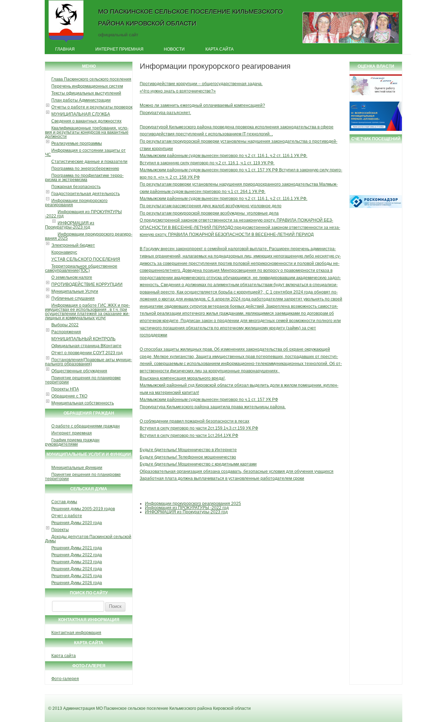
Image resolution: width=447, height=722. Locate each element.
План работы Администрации (81, 100)
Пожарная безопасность (76, 186)
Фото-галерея (65, 678)
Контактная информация (76, 632)
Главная (65, 49)
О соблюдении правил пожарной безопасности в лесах (194, 421)
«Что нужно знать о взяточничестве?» (178, 91)
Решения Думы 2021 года (76, 547)
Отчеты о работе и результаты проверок (91, 107)
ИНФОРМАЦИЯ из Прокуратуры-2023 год (69, 225)
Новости (174, 49)
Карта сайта (219, 49)
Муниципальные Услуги (74, 291)
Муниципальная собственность (82, 403)
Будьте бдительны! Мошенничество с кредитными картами (198, 464)
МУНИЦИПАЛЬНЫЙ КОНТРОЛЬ (83, 338)
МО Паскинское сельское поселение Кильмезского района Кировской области (190, 17)
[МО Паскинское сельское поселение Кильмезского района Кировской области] (66, 42)
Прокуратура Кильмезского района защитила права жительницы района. (213, 406)
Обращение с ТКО (69, 396)
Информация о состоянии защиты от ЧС (85, 152)
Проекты (60, 529)
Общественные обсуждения (79, 371)
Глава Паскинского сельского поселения (91, 79)
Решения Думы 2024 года (76, 568)
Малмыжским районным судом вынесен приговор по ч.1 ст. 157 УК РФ (209, 399)
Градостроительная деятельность (85, 193)
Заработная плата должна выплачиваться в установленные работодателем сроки (222, 478)
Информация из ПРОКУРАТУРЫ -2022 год (83, 213)
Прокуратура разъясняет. (165, 112)
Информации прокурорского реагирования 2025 (88, 236)
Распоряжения (66, 331)
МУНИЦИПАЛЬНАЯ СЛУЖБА (80, 114)
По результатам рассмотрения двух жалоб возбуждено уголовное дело (210, 205)
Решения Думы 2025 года (76, 575)
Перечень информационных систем (87, 86)
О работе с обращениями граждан (85, 426)
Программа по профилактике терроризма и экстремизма (84, 177)
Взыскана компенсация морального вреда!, (183, 378)
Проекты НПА (65, 389)
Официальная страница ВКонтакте (86, 345)
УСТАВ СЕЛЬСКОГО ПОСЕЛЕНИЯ (85, 259)
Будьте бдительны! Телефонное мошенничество (188, 457)
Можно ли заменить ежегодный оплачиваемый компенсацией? (202, 105)
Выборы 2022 (65, 324)
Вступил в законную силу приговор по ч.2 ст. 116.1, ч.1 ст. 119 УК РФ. (207, 163)
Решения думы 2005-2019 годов (83, 508)
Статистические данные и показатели (89, 161)
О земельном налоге (71, 277)
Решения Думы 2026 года (76, 582)
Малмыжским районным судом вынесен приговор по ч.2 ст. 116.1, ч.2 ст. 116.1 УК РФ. (223, 155)
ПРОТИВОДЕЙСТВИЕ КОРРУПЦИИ (87, 284)
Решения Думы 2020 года (76, 522)
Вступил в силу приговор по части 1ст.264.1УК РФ (189, 435)
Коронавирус (64, 252)
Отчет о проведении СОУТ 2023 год (87, 352)
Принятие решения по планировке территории (83, 380)
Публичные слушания (73, 298)
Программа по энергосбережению (85, 168)
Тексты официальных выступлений (86, 93)
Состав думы (64, 501)
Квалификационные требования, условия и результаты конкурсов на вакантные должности (87, 132)
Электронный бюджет (73, 245)
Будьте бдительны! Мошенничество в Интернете (188, 449)
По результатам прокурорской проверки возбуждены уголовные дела (209, 213)
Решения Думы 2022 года (76, 554)
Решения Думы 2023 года (76, 561)
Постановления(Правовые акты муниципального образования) (88, 361)
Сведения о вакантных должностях (86, 121)
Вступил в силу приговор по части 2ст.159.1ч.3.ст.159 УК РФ (199, 428)
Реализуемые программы (76, 143)
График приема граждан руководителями (72, 442)
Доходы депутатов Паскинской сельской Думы (88, 538)
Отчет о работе (66, 515)
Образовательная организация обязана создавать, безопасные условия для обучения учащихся (237, 471)
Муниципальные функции (76, 467)
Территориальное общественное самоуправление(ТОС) (81, 268)
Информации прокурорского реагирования (76, 202)
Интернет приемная (119, 49)
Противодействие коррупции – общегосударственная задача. (201, 83)
